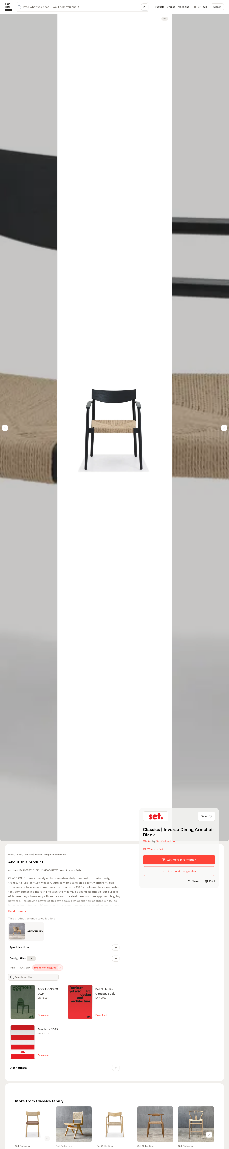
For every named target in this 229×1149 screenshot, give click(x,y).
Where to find (155, 849)
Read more (15, 911)
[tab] (12, 967)
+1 (47, 1138)
